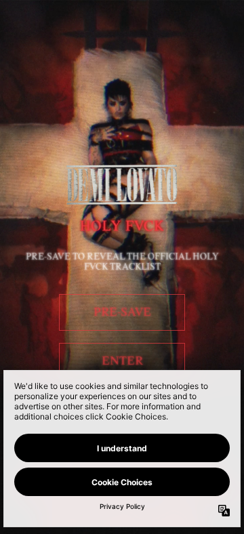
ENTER (122, 361)
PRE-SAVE (122, 312)
